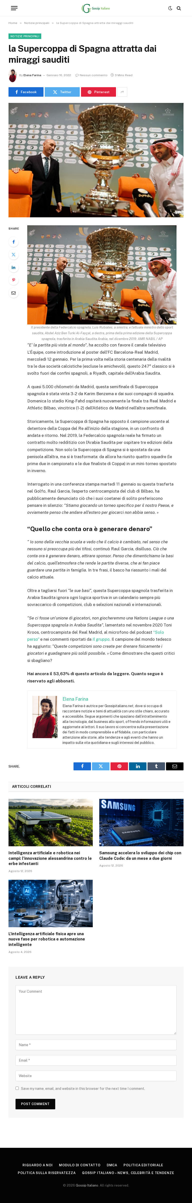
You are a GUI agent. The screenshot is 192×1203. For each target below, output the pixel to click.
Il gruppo (101, 639)
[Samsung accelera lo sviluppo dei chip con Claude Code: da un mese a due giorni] (141, 822)
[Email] (13, 293)
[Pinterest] (13, 280)
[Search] (178, 8)
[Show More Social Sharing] (122, 92)
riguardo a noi (37, 1165)
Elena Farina (32, 75)
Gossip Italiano (87, 1185)
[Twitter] (13, 255)
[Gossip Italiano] (96, 8)
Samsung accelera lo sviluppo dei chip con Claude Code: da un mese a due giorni (140, 856)
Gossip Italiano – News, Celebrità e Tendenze (128, 1173)
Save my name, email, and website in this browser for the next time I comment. (83, 1089)
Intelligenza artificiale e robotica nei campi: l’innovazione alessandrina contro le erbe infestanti (50, 858)
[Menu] (14, 8)
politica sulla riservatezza (47, 1173)
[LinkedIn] (13, 267)
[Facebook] (13, 242)
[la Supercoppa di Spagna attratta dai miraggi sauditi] (96, 160)
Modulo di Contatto (79, 1165)
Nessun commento (94, 75)
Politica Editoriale (143, 1165)
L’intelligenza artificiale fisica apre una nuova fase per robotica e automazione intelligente (46, 939)
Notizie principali (24, 36)
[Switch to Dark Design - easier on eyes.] (170, 8)
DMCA (112, 1165)
